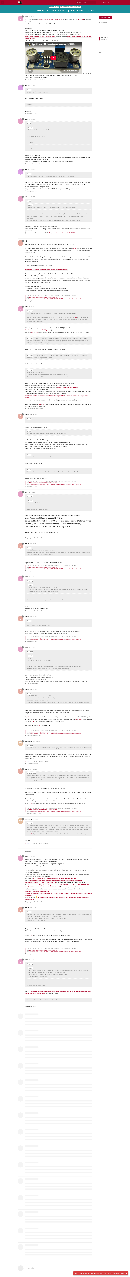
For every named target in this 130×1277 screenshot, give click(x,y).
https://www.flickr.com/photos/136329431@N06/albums (43, 297)
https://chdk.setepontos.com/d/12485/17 (62, 233)
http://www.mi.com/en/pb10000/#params (38, 330)
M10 (82, 20)
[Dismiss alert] (126, 1273)
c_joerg (31, 311)
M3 (79, 20)
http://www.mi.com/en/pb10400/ (67, 387)
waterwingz (32, 773)
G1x (74, 248)
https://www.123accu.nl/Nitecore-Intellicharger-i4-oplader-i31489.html (54, 878)
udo (30, 90)
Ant (30, 123)
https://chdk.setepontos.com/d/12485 (51, 20)
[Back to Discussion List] (2, 2)
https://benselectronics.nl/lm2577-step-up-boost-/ (40, 36)
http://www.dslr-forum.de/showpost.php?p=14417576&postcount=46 (46, 269)
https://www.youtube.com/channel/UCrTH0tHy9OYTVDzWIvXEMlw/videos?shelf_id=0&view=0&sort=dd (56, 299)
